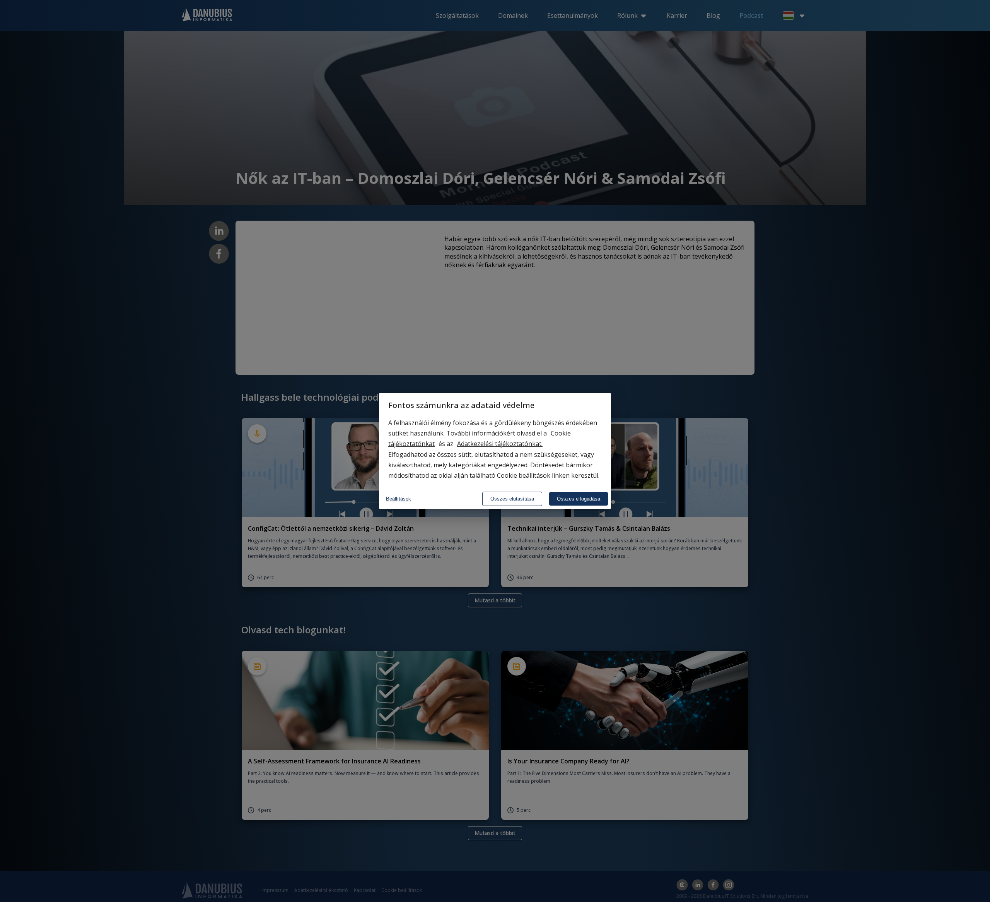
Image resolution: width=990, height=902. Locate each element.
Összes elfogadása (578, 499)
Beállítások (398, 499)
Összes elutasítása (512, 499)
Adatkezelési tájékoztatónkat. (500, 443)
